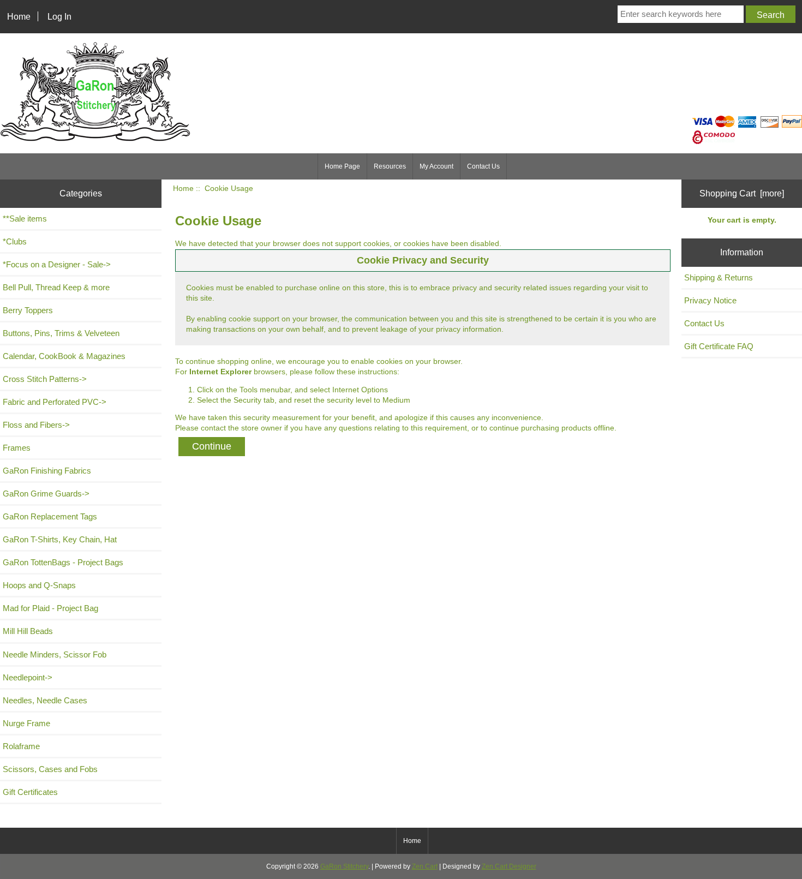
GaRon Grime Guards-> (46, 493)
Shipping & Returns (718, 277)
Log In (59, 16)
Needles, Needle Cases (45, 700)
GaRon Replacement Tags (50, 516)
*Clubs (15, 241)
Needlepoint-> (27, 677)
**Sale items (25, 218)
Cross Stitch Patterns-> (45, 379)
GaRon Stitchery (344, 866)
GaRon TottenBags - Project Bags (63, 562)
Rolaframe (21, 746)
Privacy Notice (710, 300)
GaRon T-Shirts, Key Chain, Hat (60, 539)
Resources (390, 166)
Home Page (342, 166)
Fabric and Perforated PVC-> (54, 401)
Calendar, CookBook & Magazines (64, 356)
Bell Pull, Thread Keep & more (56, 287)
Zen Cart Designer (509, 866)
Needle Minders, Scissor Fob (54, 654)
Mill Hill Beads (28, 631)
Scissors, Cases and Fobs (50, 769)
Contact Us (483, 166)
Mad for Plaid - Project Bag (50, 608)
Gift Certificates (30, 792)
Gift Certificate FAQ (718, 346)
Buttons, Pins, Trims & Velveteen (61, 333)
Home (19, 16)
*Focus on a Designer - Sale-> (57, 264)
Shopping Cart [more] (741, 193)
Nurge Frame (26, 723)
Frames (17, 447)
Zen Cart (425, 866)
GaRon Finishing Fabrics (47, 470)
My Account (436, 166)
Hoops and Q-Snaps (39, 585)
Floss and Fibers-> (36, 424)
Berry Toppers (28, 310)
